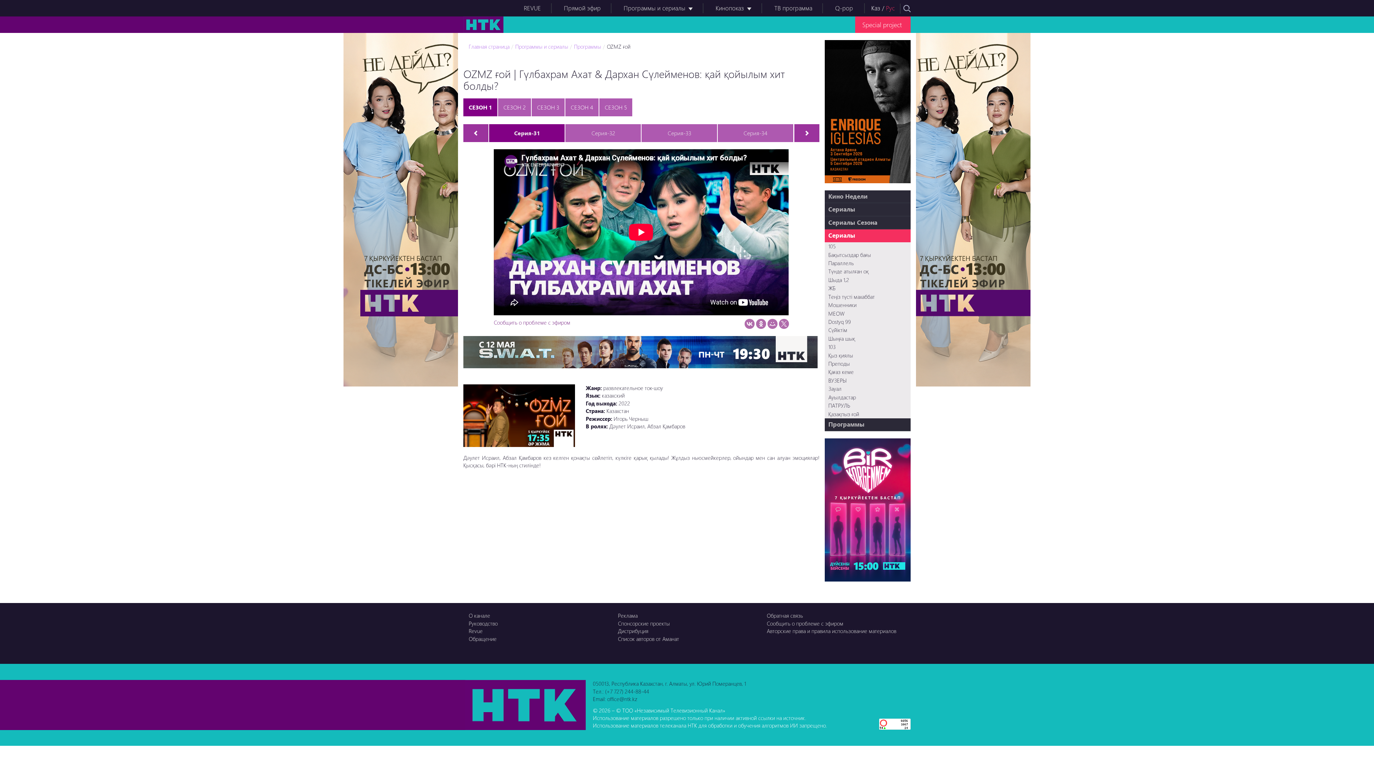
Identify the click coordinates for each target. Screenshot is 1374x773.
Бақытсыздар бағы (849, 254)
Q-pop (844, 8)
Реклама (628, 615)
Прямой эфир (582, 8)
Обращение (483, 638)
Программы (587, 46)
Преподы (839, 363)
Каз (875, 8)
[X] (784, 324)
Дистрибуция (633, 631)
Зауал (835, 388)
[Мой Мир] (773, 324)
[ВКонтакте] (750, 324)
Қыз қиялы (840, 355)
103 (832, 346)
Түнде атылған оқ (848, 271)
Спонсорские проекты (644, 623)
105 (832, 246)
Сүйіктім (837, 330)
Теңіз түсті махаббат (851, 296)
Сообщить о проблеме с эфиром (532, 322)
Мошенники (842, 304)
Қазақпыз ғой (843, 414)
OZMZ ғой (618, 46)
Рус (890, 8)
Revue (476, 631)
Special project (882, 24)
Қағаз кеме (841, 371)
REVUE (532, 8)
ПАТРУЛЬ (839, 405)
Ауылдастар (842, 397)
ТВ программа (793, 8)
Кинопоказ (730, 8)
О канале (479, 615)
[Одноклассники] (761, 324)
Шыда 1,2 (838, 279)
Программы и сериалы (654, 8)
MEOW (836, 313)
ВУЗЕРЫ (837, 380)
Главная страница (489, 46)
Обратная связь (785, 615)
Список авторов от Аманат (648, 638)
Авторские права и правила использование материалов (831, 631)
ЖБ (831, 288)
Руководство (483, 623)
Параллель (841, 263)
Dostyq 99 (839, 321)
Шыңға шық (841, 338)
